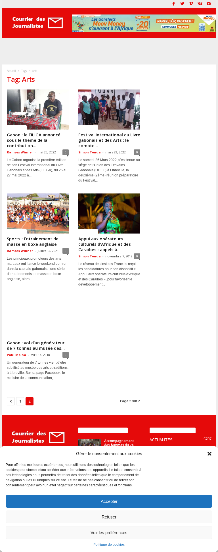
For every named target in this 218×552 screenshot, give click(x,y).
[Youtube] (208, 4)
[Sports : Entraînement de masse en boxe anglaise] (38, 213)
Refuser (109, 516)
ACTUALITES (16, 127)
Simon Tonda (89, 152)
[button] (209, 454)
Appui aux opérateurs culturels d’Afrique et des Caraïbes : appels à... (104, 244)
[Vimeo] (191, 4)
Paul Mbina (16, 355)
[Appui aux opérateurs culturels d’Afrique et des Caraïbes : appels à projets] (109, 213)
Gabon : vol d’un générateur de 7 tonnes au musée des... (36, 345)
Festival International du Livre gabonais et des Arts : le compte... (109, 140)
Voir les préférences (109, 532)
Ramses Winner (20, 152)
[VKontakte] (199, 4)
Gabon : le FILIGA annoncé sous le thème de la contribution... (33, 140)
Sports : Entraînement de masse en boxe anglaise (32, 241)
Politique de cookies (109, 545)
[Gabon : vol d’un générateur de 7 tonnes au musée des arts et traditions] (38, 317)
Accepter (109, 501)
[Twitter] (182, 4)
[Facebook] (173, 4)
